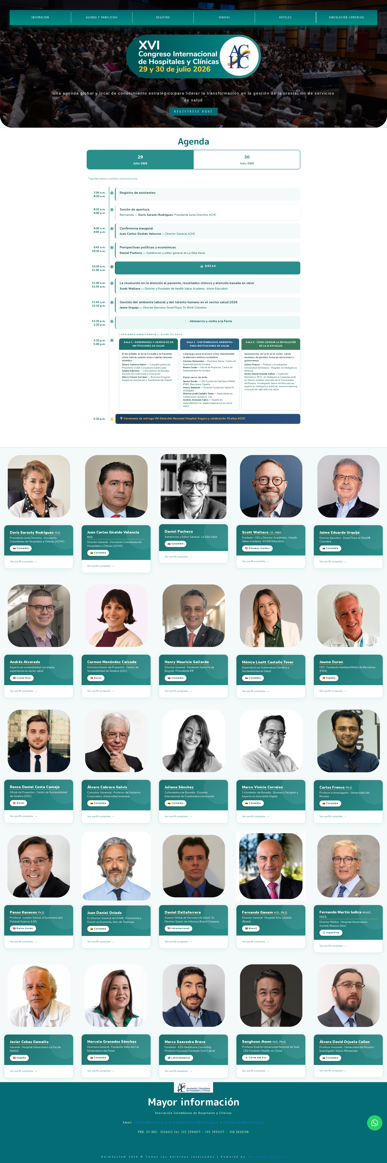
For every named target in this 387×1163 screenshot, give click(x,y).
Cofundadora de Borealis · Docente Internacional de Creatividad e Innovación (189, 794)
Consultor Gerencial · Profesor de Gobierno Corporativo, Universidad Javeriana (113, 794)
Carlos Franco (335, 787)
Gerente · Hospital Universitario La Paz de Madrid (35, 1049)
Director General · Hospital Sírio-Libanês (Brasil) (267, 919)
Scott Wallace (261, 532)
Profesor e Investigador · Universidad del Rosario (344, 794)
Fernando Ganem (264, 912)
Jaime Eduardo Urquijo (339, 532)
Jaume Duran (331, 662)
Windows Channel (267, 1156)
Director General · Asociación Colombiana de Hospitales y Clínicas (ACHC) (114, 544)
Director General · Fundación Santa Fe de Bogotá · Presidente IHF (189, 669)
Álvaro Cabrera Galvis (107, 787)
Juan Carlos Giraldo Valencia (113, 534)
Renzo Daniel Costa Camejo (35, 787)
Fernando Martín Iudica (345, 914)
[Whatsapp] (374, 1123)
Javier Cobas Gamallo (29, 1042)
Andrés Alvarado (25, 662)
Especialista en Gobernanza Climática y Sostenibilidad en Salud (265, 669)
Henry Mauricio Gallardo (187, 662)
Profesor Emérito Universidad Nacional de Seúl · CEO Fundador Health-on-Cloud (270, 1049)
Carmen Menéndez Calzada (111, 662)
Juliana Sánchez (179, 787)
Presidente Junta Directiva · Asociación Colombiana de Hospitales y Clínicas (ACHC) (37, 539)
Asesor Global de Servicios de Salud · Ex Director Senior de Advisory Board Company (192, 919)
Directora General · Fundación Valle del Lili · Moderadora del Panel (113, 1049)
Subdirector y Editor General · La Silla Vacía (191, 537)
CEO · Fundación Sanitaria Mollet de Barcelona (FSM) (347, 669)
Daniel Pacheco (179, 531)
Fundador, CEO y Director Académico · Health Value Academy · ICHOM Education (269, 539)
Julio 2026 (140, 159)
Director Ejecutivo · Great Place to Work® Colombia (344, 539)
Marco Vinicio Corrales (262, 787)
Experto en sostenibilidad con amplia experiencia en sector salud (32, 669)
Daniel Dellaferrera (183, 912)
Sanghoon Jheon (264, 1041)
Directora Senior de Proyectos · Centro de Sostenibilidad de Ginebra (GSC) (113, 669)
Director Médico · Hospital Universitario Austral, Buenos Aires (343, 923)
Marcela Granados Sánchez (111, 1041)
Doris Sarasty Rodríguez (35, 532)
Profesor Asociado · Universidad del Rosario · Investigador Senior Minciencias (347, 1049)
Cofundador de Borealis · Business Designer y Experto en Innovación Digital (270, 794)
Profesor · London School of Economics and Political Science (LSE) (36, 919)
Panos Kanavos (27, 912)
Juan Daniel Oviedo (104, 913)
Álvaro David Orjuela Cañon (344, 1042)
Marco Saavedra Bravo (185, 1042)
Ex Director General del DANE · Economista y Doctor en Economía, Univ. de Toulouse (114, 920)
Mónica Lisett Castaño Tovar (267, 662)
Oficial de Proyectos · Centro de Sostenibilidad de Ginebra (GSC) (38, 794)
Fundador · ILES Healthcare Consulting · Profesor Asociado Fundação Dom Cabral (190, 1049)
